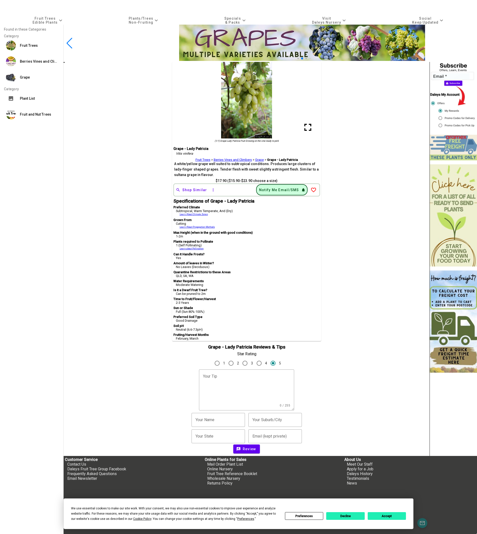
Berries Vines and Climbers (233, 160)
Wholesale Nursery (223, 478)
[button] (294, 58)
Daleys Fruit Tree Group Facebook (96, 469)
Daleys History (360, 473)
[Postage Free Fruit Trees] (453, 147)
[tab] (48, 20)
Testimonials (358, 478)
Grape (259, 160)
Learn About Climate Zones (194, 214)
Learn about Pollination (192, 248)
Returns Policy (220, 483)
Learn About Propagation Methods (197, 227)
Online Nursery (220, 469)
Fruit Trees (203, 160)
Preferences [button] (245, 519)
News (352, 483)
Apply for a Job (360, 469)
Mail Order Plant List (225, 464)
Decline (345, 516)
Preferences (304, 516)
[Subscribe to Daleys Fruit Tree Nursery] (453, 96)
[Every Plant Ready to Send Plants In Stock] (453, 215)
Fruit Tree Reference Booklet (232, 473)
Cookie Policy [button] (142, 519)
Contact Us (76, 464)
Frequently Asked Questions (92, 473)
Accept (387, 516)
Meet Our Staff (360, 464)
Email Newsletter (82, 478)
